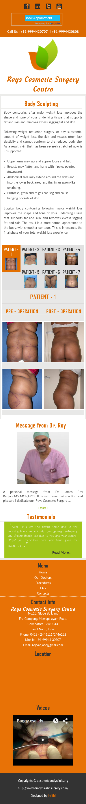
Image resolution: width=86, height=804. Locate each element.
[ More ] (43, 508)
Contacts (43, 593)
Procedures (43, 583)
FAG (43, 588)
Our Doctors (43, 577)
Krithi (52, 795)
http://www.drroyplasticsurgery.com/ (43, 788)
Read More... (61, 552)
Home (43, 572)
